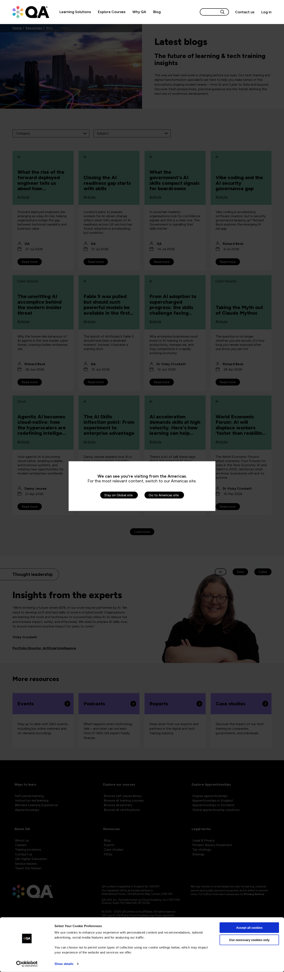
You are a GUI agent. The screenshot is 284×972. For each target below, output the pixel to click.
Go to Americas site (164, 495)
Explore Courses (111, 12)
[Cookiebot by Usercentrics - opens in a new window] (27, 964)
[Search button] (222, 12)
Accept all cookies (249, 927)
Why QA (139, 12)
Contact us (244, 12)
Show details (63, 964)
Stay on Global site (118, 495)
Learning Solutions (75, 12)
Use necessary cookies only (249, 939)
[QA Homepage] (30, 12)
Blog (157, 12)
